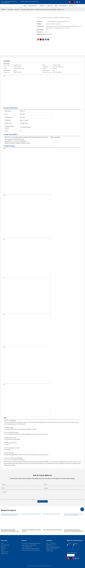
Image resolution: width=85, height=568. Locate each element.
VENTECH (3, 9)
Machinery (17, 9)
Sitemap (56, 565)
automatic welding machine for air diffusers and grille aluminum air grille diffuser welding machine (42, 9)
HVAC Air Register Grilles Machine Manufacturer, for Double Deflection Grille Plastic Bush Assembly (10, 530)
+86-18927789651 (52, 543)
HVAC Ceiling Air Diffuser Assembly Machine (52, 529)
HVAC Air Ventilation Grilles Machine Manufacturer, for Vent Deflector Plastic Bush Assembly (73, 530)
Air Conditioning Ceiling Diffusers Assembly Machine (31, 530)
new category (10, 9)
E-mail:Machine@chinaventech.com (11, 1)
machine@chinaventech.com (54, 546)
